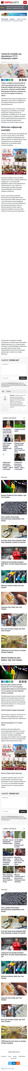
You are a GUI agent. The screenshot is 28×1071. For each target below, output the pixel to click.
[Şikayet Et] (25, 409)
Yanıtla (12, 409)
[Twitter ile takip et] (10, 1063)
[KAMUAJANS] (10, 2)
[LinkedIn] (7, 80)
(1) (17, 409)
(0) (20, 409)
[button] (20, 80)
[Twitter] (5, 80)
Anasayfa (5, 19)
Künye (9, 1056)
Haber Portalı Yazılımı (9, 1068)
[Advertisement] (14, 38)
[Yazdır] (12, 80)
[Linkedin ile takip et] (14, 1063)
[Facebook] (2, 80)
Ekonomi (12, 19)
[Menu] (25, 2)
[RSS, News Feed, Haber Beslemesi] (18, 1063)
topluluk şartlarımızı (13, 383)
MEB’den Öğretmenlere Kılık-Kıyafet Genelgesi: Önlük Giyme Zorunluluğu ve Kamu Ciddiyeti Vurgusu (17, 8)
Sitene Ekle (13, 1058)
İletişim (15, 1056)
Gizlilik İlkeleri (22, 1056)
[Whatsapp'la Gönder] (9, 80)
